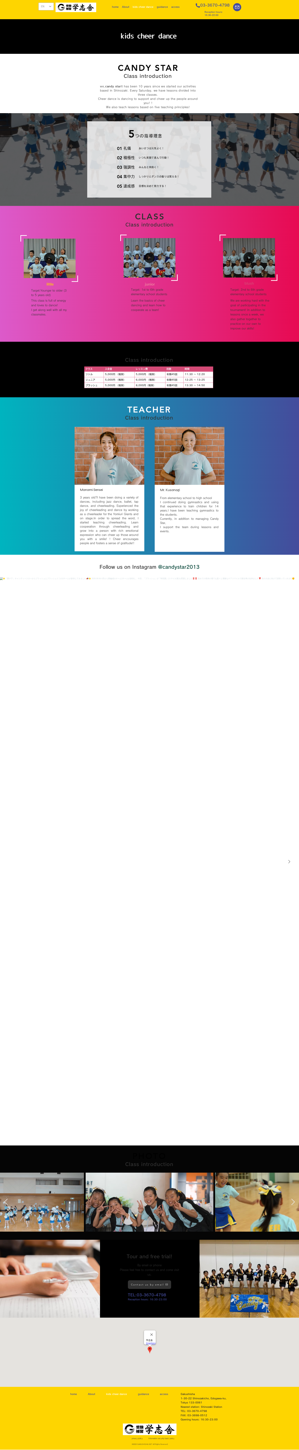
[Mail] (237, 7)
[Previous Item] (6, 1202)
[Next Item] (289, 861)
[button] (125, 7)
